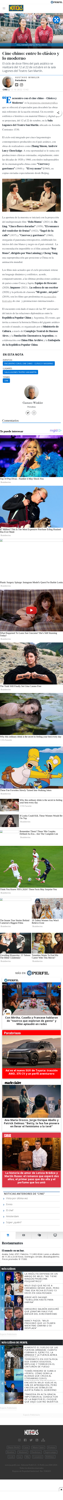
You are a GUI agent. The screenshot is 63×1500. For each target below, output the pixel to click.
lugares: (7, 368)
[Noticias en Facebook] (25, 1440)
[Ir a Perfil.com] (56, 2)
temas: (6, 377)
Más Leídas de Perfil (15, 1342)
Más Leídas (9, 1269)
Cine (6, 380)
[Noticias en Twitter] (31, 1440)
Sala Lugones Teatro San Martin (20, 372)
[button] (58, 112)
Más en (20, 973)
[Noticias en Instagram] (19, 1440)
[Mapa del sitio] (43, 1440)
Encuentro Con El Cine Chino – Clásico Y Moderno (28, 363)
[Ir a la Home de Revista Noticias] (15, 8)
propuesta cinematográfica (44, 102)
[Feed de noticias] (37, 1440)
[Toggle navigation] (4, 8)
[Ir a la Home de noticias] (31, 1432)
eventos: (7, 360)
